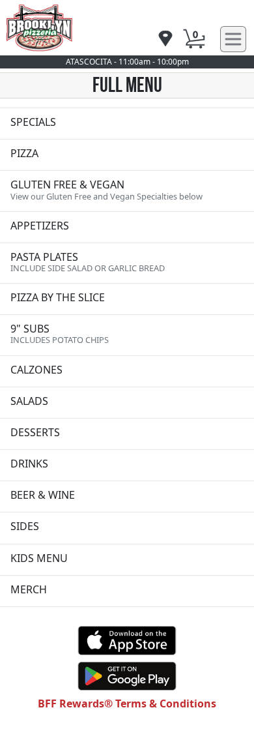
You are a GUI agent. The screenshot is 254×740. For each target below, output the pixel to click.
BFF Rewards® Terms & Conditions (127, 703)
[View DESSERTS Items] (127, 434)
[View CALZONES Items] (127, 371)
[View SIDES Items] (127, 527)
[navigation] (165, 39)
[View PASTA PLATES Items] (127, 263)
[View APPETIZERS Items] (127, 227)
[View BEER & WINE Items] (127, 496)
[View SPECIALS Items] (127, 123)
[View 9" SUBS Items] (127, 335)
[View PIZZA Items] (127, 155)
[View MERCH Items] (127, 591)
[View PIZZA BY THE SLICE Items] (127, 299)
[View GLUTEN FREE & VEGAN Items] (127, 191)
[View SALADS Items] (127, 402)
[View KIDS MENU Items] (127, 559)
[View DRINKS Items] (127, 465)
